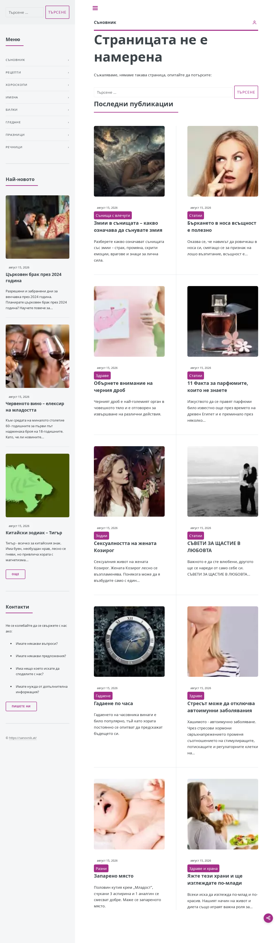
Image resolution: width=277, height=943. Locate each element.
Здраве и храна (203, 868)
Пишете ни (21, 706)
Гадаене (103, 695)
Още (15, 574)
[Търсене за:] (163, 92)
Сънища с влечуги (113, 215)
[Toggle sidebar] (95, 8)
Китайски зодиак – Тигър (34, 532)
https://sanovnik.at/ (23, 738)
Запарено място (113, 876)
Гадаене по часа (113, 703)
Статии (195, 215)
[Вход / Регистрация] (254, 22)
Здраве (102, 375)
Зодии (101, 535)
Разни (101, 868)
